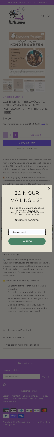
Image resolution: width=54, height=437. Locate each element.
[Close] (49, 188)
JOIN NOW (27, 241)
